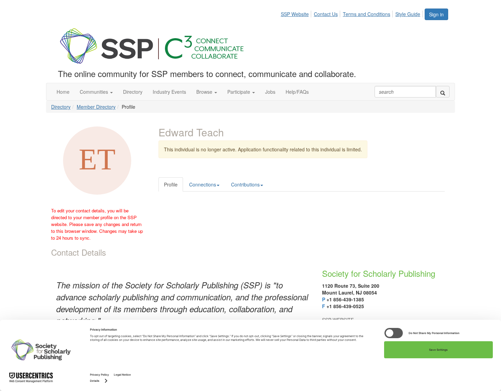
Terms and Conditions (366, 14)
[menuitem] (296, 13)
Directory (61, 106)
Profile (171, 184)
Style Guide (407, 14)
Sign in (436, 14)
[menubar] (352, 13)
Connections (202, 184)
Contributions (245, 184)
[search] (443, 91)
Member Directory (96, 106)
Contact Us (326, 14)
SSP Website (295, 14)
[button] (96, 91)
